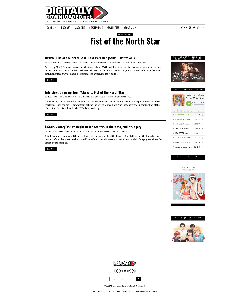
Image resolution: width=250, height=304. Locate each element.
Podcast (65, 27)
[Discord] (198, 27)
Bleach (61, 131)
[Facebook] (181, 27)
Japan (118, 131)
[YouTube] (186, 27)
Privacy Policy (127, 291)
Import (97, 131)
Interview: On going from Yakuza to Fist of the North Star (84, 92)
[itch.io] (190, 27)
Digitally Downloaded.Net (138, 286)
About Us (129, 27)
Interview (110, 97)
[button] (138, 279)
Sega (139, 62)
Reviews (133, 62)
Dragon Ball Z (70, 131)
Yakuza (145, 62)
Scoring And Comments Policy (146, 291)
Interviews (119, 97)
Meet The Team (114, 291)
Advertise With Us (100, 291)
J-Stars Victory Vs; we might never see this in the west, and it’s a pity (93, 126)
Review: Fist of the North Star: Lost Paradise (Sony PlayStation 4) (90, 57)
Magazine (80, 27)
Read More (51, 80)
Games (50, 27)
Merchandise (96, 27)
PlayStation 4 (115, 62)
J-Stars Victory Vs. (108, 131)
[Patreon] (194, 27)
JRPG (106, 62)
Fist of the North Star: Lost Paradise (90, 62)
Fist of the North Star (66, 62)
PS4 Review (125, 62)
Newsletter (113, 27)
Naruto (124, 131)
